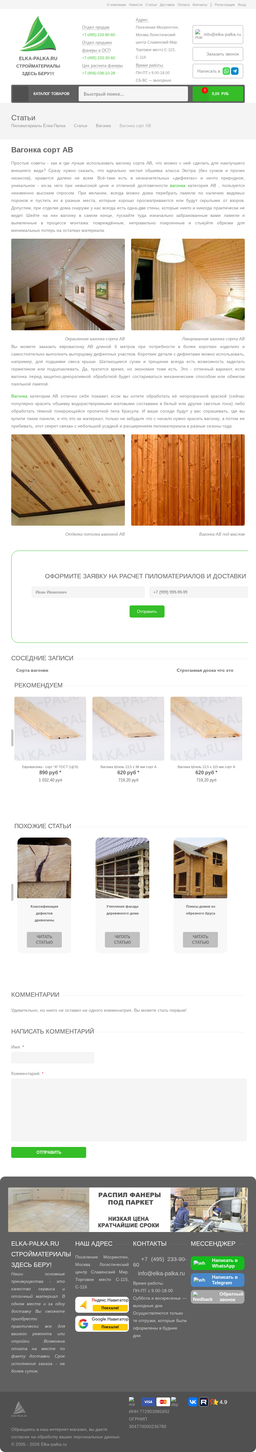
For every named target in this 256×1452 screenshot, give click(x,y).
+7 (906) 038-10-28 (98, 73)
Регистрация (225, 5)
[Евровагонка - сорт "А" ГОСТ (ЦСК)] (50, 729)
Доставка (167, 5)
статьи (59, 826)
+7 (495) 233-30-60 (98, 58)
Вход (242, 5)
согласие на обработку (34, 1436)
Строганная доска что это (205, 670)
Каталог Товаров (51, 94)
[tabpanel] (50, 741)
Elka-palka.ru (54, 1444)
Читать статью (44, 939)
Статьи (151, 5)
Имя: (17, 1046)
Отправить (147, 611)
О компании (116, 5)
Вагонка (103, 125)
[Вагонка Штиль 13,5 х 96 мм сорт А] (128, 729)
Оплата (184, 5)
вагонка (177, 185)
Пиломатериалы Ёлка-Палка (20, 94)
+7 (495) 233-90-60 (98, 35)
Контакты (200, 5)
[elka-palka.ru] (38, 34)
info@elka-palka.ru (222, 33)
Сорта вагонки (32, 670)
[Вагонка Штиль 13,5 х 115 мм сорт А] (206, 729)
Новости (135, 5)
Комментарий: (27, 1073)
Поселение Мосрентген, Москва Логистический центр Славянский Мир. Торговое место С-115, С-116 (157, 42)
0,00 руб (216, 92)
